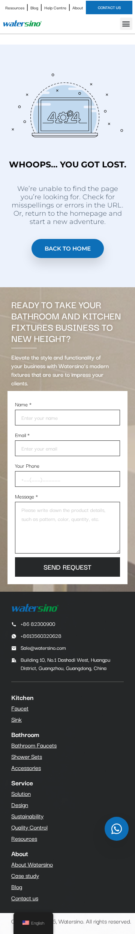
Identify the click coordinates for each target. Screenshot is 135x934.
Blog (34, 7)
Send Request (68, 566)
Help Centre (55, 7)
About (77, 7)
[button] (126, 24)
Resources (14, 7)
